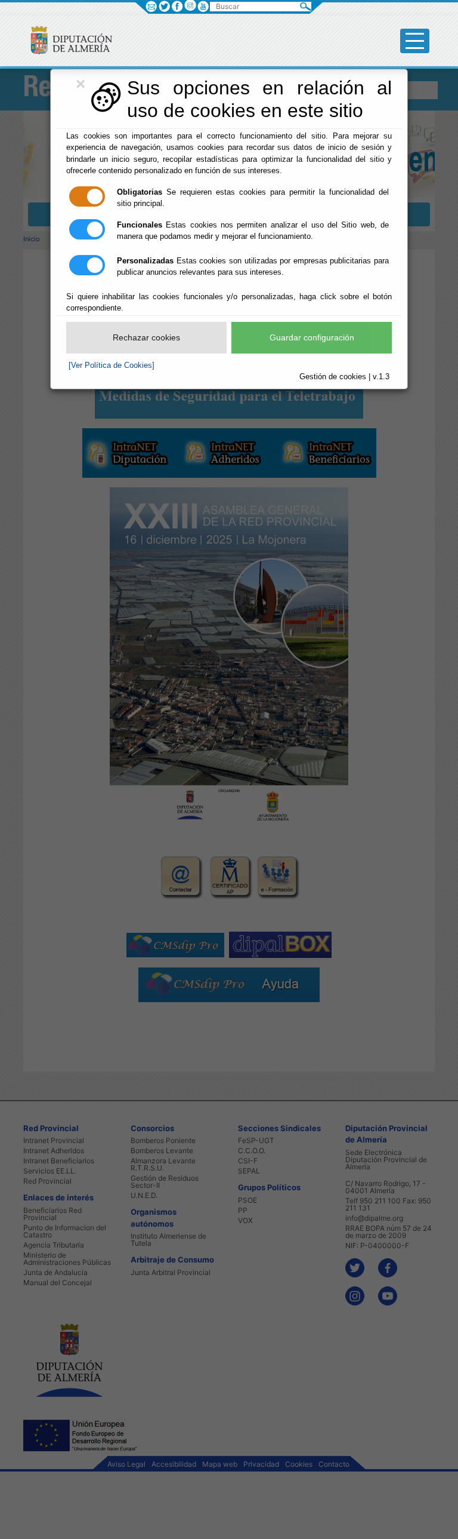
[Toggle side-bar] (414, 41)
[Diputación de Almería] (66, 40)
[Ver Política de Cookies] (111, 365)
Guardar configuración (312, 337)
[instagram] (190, 5)
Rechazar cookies (146, 337)
